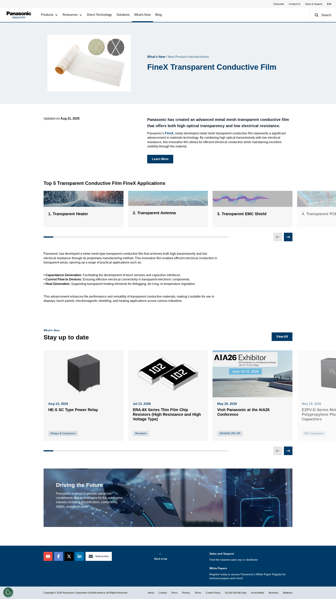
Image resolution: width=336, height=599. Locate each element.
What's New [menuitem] (142, 14)
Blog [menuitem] (158, 14)
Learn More (160, 159)
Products (47, 14)
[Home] (19, 15)
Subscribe (278, 4)
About (151, 592)
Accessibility (257, 592)
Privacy (186, 592)
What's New (156, 56)
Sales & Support (313, 4)
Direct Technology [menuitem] (99, 14)
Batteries (287, 592)
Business (273, 592)
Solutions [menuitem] (123, 14)
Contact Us (294, 4)
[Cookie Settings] (8, 592)
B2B (329, 4)
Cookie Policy (213, 592)
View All (282, 336)
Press (175, 592)
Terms (198, 592)
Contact (163, 592)
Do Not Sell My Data (235, 592)
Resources (70, 14)
